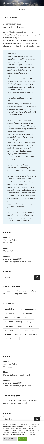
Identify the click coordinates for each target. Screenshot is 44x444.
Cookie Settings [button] (9, 439)
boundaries (9, 309)
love (30, 326)
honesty (28, 322)
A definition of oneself (14, 27)
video (23, 339)
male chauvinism (11, 330)
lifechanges (20, 326)
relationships (20, 334)
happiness (9, 322)
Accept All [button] (22, 439)
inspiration (9, 326)
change (19, 309)
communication (11, 313)
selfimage (33, 334)
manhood (25, 330)
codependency (31, 309)
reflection (8, 334)
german (16, 318)
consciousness (26, 313)
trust (16, 339)
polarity (34, 330)
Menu (23, 9)
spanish (8, 339)
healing (19, 322)
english (7, 318)
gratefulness (28, 318)
